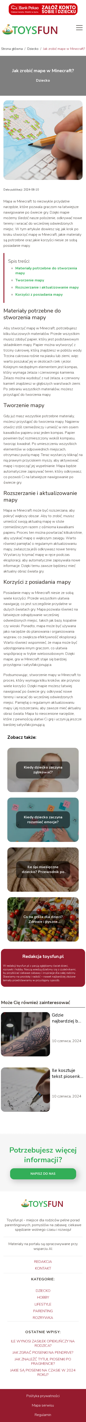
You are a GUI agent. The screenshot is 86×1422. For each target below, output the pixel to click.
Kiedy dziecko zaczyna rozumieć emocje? (43, 820)
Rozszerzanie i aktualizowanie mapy (47, 287)
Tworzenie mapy (29, 280)
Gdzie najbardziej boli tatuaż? (67, 1018)
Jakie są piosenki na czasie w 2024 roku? (43, 1372)
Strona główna (12, 49)
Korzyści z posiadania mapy (39, 294)
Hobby (43, 1297)
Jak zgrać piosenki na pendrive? (43, 1352)
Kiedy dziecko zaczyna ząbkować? (43, 770)
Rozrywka (43, 1317)
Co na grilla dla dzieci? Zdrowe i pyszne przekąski (43, 919)
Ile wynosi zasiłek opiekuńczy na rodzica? (43, 1343)
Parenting (43, 1311)
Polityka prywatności (43, 1395)
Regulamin (43, 1414)
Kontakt (43, 1268)
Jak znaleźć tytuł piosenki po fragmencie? (43, 1361)
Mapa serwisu (43, 1405)
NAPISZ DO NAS (43, 1174)
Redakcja (43, 1261)
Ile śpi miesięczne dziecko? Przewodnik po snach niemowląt (43, 869)
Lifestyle (43, 1304)
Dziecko (33, 49)
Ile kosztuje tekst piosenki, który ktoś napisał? (67, 1073)
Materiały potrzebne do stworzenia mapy (46, 271)
